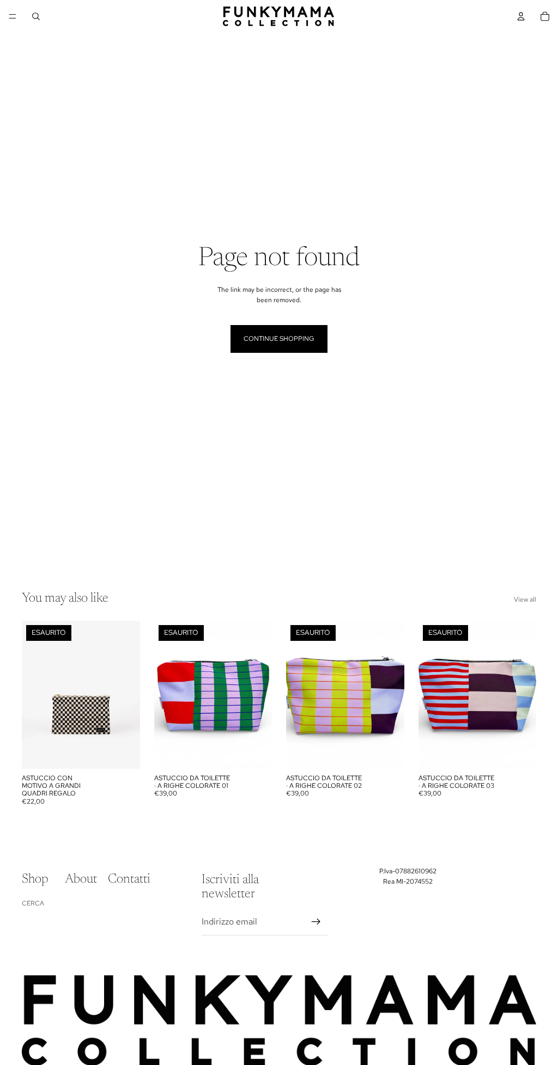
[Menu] (12, 16)
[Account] (521, 16)
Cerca (33, 903)
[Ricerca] (36, 16)
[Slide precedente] (34, 695)
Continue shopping (279, 338)
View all (525, 599)
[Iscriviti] (316, 921)
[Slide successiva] (128, 695)
